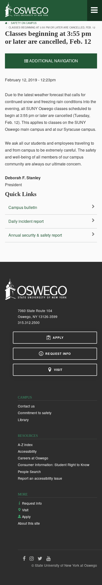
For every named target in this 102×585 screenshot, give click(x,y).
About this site (29, 523)
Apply (58, 337)
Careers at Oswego (33, 457)
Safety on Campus (24, 23)
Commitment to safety (34, 412)
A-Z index (25, 444)
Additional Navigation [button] (53, 61)
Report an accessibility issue (40, 478)
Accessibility (27, 451)
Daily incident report (26, 221)
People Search (29, 471)
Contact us (26, 406)
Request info (58, 353)
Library (23, 419)
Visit (58, 369)
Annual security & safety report (35, 235)
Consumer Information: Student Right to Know (53, 464)
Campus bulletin (22, 207)
